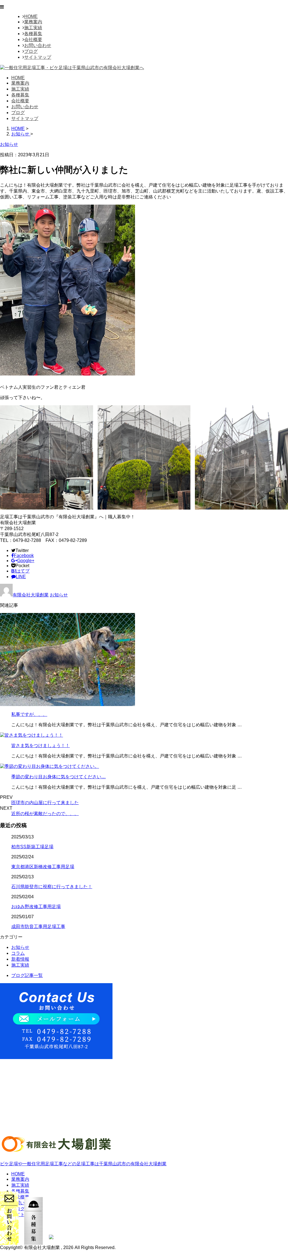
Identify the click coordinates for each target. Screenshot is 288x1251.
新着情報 (20, 959)
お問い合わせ (37, 45)
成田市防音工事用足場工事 (38, 926)
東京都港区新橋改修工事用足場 (42, 866)
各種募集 (33, 33)
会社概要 (33, 39)
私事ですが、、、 (29, 714)
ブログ (31, 51)
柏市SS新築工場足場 (32, 846)
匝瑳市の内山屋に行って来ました (45, 802)
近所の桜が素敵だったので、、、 (45, 813)
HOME (31, 16)
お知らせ (59, 594)
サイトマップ (37, 57)
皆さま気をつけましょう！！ (40, 745)
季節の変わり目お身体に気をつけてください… (58, 776)
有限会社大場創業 (31, 594)
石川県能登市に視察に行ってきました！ (51, 886)
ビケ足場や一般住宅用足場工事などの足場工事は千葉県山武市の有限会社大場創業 (83, 1163)
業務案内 (33, 21)
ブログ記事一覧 (27, 975)
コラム (18, 953)
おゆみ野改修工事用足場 (36, 906)
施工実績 (33, 27)
